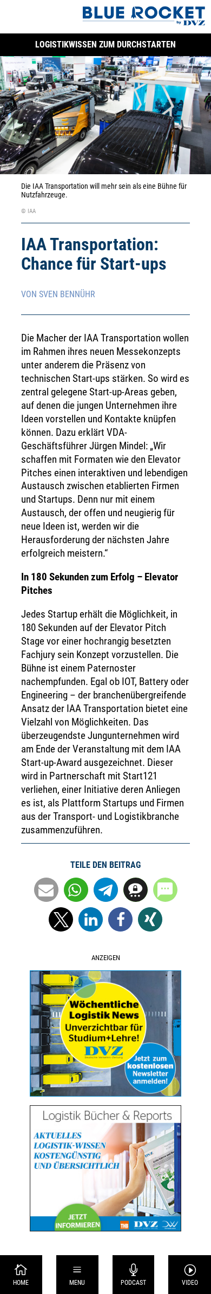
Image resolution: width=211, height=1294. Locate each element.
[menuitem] (21, 1274)
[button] (46, 890)
